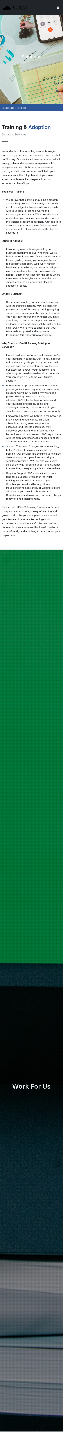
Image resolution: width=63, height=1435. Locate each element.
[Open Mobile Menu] (58, 7)
